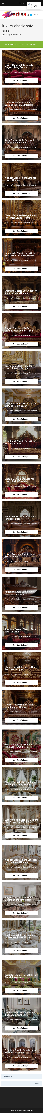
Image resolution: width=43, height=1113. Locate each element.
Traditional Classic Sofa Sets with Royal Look (20, 442)
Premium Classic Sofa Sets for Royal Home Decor (21, 1051)
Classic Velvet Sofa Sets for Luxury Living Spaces (19, 480)
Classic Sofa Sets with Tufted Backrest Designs (20, 668)
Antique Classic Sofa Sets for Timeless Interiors (20, 592)
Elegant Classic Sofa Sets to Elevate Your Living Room (19, 898)
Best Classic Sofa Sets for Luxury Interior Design (18, 367)
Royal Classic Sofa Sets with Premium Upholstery (19, 141)
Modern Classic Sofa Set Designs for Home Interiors (19, 103)
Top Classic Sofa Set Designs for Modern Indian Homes (20, 936)
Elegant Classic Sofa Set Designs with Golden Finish (19, 329)
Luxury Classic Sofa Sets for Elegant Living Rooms (19, 66)
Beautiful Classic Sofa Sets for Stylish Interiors (21, 976)
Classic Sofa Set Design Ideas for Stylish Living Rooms (20, 216)
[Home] (3, 35)
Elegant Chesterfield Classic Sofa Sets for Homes (19, 705)
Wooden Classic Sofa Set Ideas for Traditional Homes (21, 861)
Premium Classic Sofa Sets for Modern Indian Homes (21, 291)
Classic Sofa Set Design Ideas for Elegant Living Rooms (20, 783)
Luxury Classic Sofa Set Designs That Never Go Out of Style (21, 821)
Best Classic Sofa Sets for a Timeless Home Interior (19, 745)
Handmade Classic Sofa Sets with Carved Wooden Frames (20, 254)
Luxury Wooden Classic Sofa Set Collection (20, 555)
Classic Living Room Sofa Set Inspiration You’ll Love (20, 1013)
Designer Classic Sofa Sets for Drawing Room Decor (21, 404)
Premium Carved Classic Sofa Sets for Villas (20, 630)
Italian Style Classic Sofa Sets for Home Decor (20, 517)
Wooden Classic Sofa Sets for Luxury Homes (20, 179)
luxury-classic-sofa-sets (13, 35)
